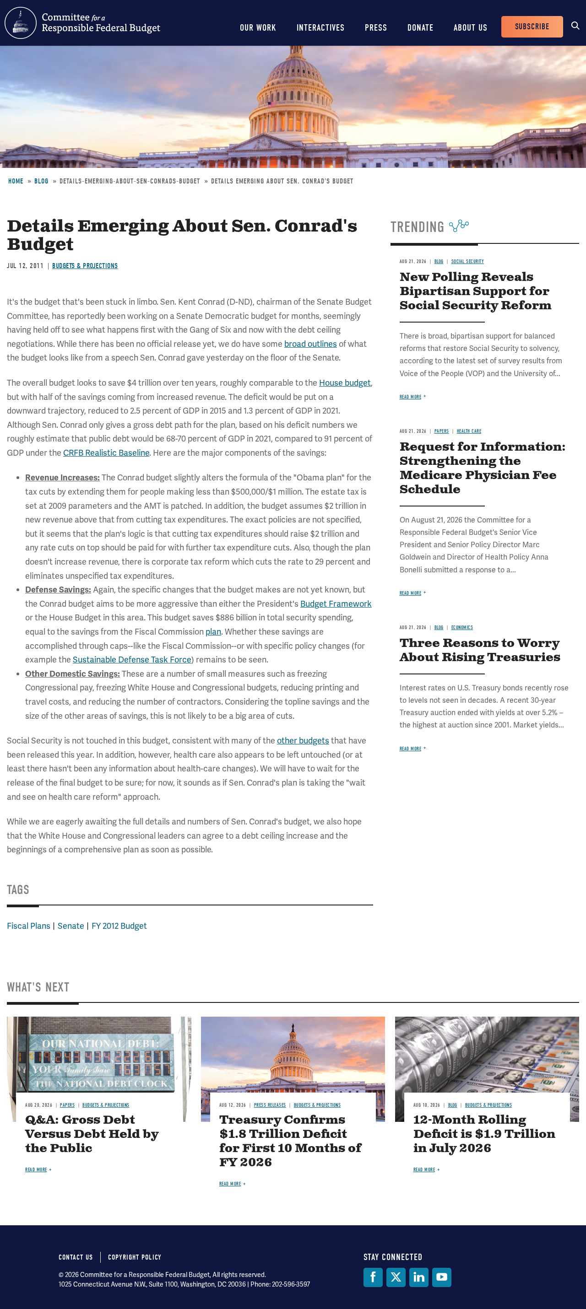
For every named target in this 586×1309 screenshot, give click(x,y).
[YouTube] (441, 1277)
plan (213, 631)
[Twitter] (396, 1277)
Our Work (258, 27)
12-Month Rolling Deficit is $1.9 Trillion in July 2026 (484, 1134)
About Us (471, 27)
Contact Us (76, 1257)
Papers (441, 431)
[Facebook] (373, 1277)
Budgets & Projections (85, 266)
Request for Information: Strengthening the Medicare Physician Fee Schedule (483, 468)
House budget (345, 382)
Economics (462, 627)
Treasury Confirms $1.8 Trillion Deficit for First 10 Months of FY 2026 (290, 1141)
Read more (411, 397)
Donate (420, 27)
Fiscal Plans (28, 926)
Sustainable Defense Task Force (132, 659)
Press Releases (270, 1105)
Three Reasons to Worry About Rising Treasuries (480, 651)
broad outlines (310, 344)
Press (376, 27)
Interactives (321, 27)
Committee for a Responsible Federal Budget (82, 23)
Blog (41, 181)
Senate (71, 926)
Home (15, 181)
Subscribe (532, 27)
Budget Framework (336, 603)
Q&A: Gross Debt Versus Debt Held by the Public (91, 1134)
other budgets (303, 740)
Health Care (469, 431)
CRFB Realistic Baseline (106, 452)
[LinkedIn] (419, 1277)
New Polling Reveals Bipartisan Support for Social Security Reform (476, 291)
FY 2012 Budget (119, 926)
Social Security (467, 261)
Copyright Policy (135, 1257)
